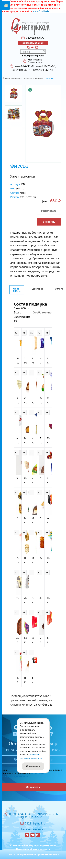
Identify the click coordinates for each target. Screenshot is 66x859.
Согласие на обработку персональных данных (33, 846)
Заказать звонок (33, 42)
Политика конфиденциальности (33, 849)
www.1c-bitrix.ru (42, 11)
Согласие (13, 770)
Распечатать (49, 210)
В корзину (48, 221)
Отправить (33, 787)
